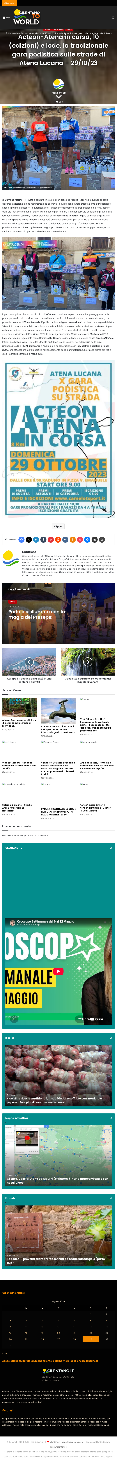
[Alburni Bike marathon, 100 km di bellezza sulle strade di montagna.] (19, 707)
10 (10, 1326)
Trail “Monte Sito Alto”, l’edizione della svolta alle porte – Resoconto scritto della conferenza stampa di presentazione (95, 725)
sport (69, 29)
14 (74, 1326)
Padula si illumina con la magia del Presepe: (36, 614)
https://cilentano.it (58, 1447)
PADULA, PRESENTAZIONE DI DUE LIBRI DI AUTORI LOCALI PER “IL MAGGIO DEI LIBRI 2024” (58, 811)
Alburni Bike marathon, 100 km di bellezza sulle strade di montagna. (19, 723)
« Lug (4, 1353)
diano (47, 29)
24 (10, 1339)
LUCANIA (58, 29)
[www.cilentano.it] (27, 17)
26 (42, 1339)
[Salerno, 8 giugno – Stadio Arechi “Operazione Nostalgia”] (19, 792)
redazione (29, 552)
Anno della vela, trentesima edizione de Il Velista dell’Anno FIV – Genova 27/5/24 (97, 765)
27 (58, 1339)
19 (42, 1333)
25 (26, 1339)
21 (74, 1333)
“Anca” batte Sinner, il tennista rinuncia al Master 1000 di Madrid (95, 807)
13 (58, 1326)
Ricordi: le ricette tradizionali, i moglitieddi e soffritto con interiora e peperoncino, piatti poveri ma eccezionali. (54, 1100)
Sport (59, 526)
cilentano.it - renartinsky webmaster (67, 1442)
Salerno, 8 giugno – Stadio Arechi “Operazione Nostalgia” (17, 807)
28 (74, 1339)
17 (10, 1333)
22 (90, 1333)
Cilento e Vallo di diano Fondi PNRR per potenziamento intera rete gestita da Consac (58, 729)
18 (26, 1333)
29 (90, 1339)
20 (58, 1333)
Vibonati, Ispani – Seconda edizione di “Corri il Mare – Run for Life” (19, 765)
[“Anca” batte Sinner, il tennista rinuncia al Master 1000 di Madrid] (97, 792)
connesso (18, 835)
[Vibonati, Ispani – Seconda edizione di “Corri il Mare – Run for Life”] (19, 750)
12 (42, 1326)
